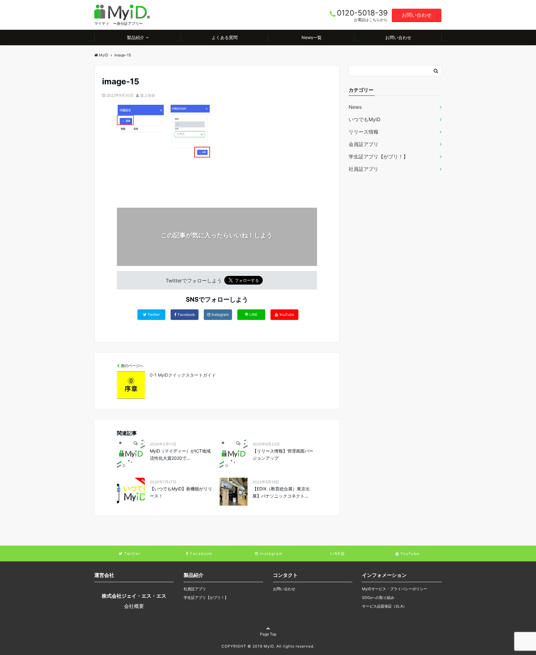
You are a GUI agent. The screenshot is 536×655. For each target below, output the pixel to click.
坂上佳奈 (147, 95)
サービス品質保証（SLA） (384, 606)
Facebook (186, 314)
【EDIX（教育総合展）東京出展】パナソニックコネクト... (281, 492)
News (355, 107)
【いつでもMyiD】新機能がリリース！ (181, 492)
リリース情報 (363, 132)
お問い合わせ (416, 15)
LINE (253, 314)
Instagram (220, 314)
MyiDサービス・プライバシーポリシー (394, 588)
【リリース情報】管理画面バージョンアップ (282, 454)
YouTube (286, 314)
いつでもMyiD (365, 119)
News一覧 (312, 37)
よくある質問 (225, 37)
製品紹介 (135, 37)
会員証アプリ (363, 144)
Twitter (154, 314)
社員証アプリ (363, 169)
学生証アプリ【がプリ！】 (378, 156)
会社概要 (134, 606)
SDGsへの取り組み (378, 597)
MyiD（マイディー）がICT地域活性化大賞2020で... (180, 454)
